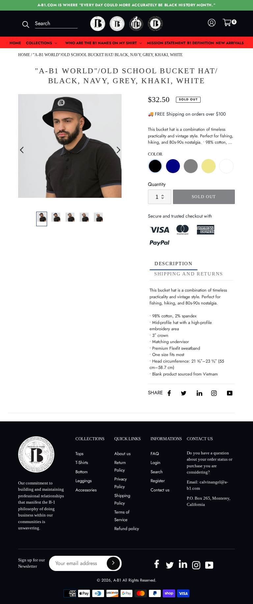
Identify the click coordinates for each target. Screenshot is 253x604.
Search (157, 472)
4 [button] (79, 203)
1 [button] (50, 203)
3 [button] (70, 203)
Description (174, 263)
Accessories (86, 490)
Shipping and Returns (188, 273)
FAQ (155, 453)
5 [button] (89, 203)
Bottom (81, 472)
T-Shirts (81, 462)
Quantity (157, 184)
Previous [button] (21, 150)
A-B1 (117, 580)
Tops (79, 453)
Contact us (160, 490)
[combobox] (56, 23)
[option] (70, 146)
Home (24, 55)
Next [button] (118, 150)
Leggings (83, 481)
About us (122, 453)
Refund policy (126, 528)
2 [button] (60, 203)
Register (158, 481)
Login (155, 462)
